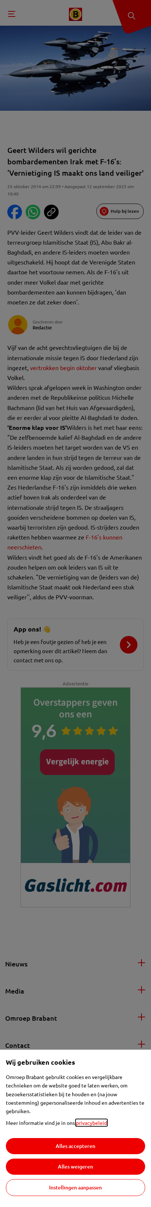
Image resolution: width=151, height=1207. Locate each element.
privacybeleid (91, 1122)
